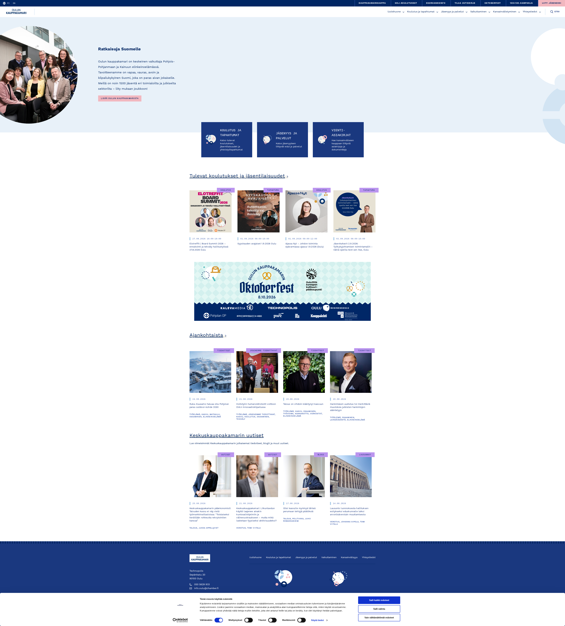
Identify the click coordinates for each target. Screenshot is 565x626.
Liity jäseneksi (551, 3)
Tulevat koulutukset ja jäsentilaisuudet (237, 176)
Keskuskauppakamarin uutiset (227, 435)
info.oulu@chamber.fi (206, 588)
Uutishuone (394, 12)
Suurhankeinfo (436, 3)
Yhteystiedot (530, 12)
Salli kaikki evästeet (379, 600)
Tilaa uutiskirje (465, 3)
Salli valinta (379, 609)
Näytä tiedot (317, 620)
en (14, 3)
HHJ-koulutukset (406, 3)
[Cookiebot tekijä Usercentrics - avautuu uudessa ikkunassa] (180, 620)
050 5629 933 (202, 584)
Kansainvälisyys (349, 557)
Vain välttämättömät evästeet (379, 617)
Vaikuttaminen (478, 12)
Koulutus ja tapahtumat (420, 12)
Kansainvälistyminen (504, 12)
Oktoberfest (493, 3)
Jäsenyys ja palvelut (452, 12)
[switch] (248, 620)
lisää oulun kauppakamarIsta (120, 98)
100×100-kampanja (521, 3)
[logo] (17, 12)
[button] (403, 12)
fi (8, 3)
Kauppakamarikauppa (372, 3)
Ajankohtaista (206, 335)
